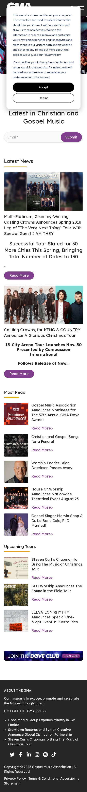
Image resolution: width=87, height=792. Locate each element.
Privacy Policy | (16, 778)
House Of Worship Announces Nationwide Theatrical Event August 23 (55, 494)
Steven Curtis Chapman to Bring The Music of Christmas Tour (56, 564)
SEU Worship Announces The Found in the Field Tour (56, 588)
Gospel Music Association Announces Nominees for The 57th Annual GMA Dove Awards (55, 412)
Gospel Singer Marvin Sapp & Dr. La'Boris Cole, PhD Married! (57, 520)
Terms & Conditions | (44, 778)
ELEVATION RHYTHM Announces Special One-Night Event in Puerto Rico (54, 617)
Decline (43, 98)
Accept (43, 87)
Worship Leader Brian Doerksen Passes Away (51, 465)
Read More (19, 275)
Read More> (42, 428)
